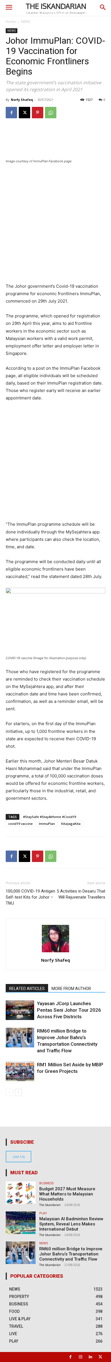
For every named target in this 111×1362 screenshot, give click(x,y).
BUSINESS (46, 1183)
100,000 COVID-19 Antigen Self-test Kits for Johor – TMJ (30, 897)
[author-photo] (55, 952)
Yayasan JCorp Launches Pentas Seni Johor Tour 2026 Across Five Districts (69, 1010)
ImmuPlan (47, 823)
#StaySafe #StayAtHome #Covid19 (49, 817)
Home (11, 21)
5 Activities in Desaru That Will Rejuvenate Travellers (81, 894)
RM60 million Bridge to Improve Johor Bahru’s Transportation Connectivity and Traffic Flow (70, 1254)
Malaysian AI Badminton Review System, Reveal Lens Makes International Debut (71, 1224)
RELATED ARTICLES (27, 988)
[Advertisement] (55, 227)
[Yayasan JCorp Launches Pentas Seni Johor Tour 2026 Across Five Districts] (20, 1010)
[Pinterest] (37, 112)
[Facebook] (11, 112)
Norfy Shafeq (22, 99)
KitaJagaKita (71, 823)
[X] (24, 112)
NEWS (25, 21)
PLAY (43, 1213)
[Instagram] (80, 1357)
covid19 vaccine (20, 823)
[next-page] (18, 1092)
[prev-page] (9, 1092)
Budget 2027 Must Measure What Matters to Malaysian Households (67, 1194)
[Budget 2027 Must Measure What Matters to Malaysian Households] (21, 1192)
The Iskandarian (50, 1205)
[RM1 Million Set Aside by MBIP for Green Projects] (20, 1071)
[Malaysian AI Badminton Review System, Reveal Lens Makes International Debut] (21, 1222)
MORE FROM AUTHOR (71, 988)
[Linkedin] (90, 1357)
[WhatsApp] (50, 112)
